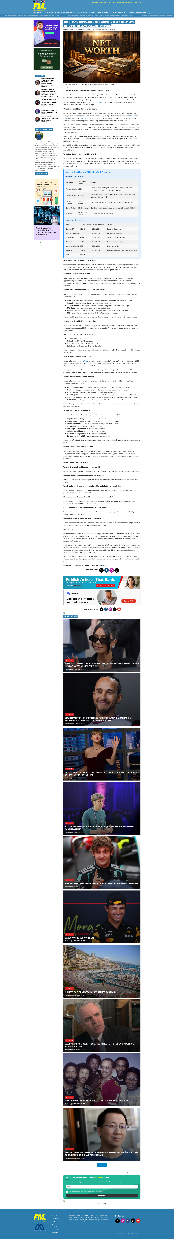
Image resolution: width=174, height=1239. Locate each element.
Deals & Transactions (80, 13)
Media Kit (118, 2)
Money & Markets (54, 13)
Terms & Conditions (127, 2)
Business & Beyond (142, 13)
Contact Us (137, 2)
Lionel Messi (84, 361)
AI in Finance (131, 13)
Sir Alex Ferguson (85, 118)
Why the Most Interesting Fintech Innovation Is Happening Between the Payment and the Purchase (63, 16)
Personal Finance (42, 13)
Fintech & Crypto (66, 13)
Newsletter (95, 2)
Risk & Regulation (120, 13)
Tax (89, 13)
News (34, 13)
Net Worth (70, 29)
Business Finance (109, 13)
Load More (102, 1165)
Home (65, 29)
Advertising (102, 2)
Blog (113, 2)
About (109, 2)
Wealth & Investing (97, 13)
